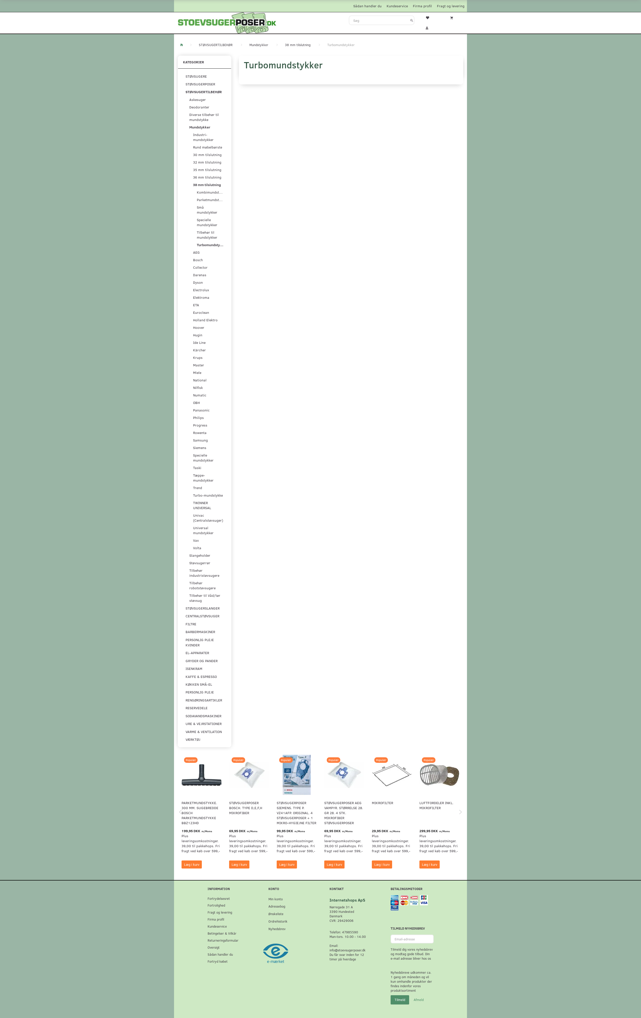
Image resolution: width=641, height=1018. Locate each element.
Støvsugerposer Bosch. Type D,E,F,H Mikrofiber (245, 807)
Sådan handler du (367, 6)
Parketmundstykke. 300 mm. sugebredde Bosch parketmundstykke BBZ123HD (200, 812)
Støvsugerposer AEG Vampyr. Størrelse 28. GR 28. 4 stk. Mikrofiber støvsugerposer (343, 812)
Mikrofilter (382, 802)
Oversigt (214, 947)
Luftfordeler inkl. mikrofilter (436, 805)
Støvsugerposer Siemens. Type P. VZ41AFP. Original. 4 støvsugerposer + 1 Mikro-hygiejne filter (296, 812)
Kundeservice (397, 6)
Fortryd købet (218, 961)
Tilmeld (400, 999)
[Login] (430, 27)
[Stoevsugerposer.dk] (227, 22)
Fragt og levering (450, 6)
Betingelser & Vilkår (222, 933)
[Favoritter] (430, 17)
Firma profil (422, 6)
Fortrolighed (216, 905)
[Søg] (411, 20)
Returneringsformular (223, 940)
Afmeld (419, 999)
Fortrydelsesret (219, 898)
